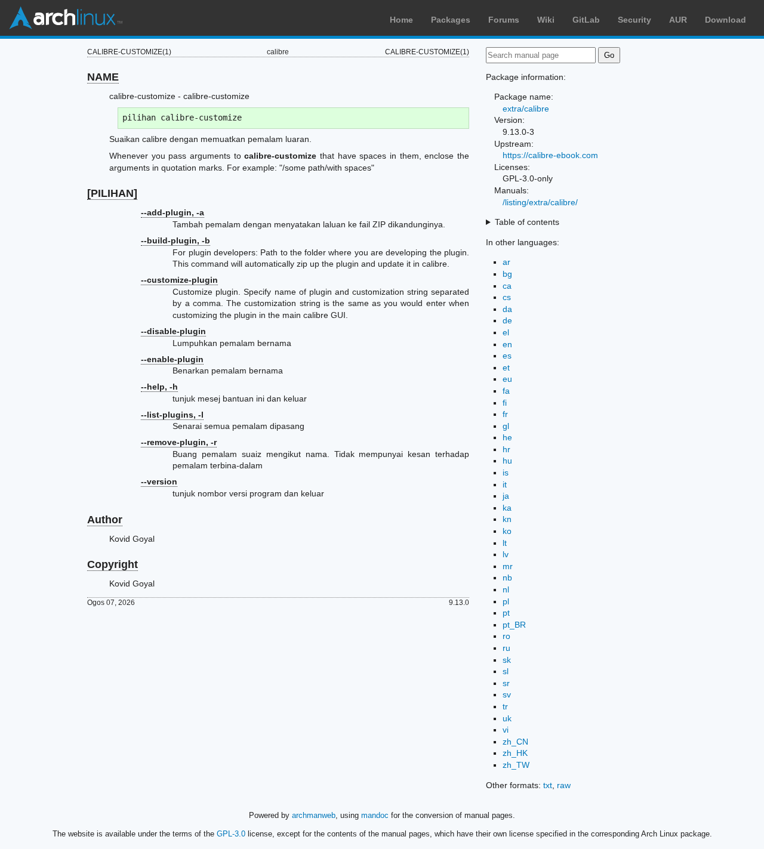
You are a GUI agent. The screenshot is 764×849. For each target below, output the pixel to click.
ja (506, 496)
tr (505, 706)
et (506, 367)
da (507, 309)
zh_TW (516, 765)
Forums (503, 19)
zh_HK (515, 753)
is (506, 472)
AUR (678, 19)
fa (506, 391)
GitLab (586, 19)
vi (506, 729)
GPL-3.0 (231, 833)
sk (507, 660)
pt (506, 613)
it (505, 484)
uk (507, 718)
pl (506, 601)
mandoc (375, 815)
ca (507, 286)
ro (506, 636)
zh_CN (515, 741)
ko (507, 531)
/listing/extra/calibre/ (540, 202)
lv (506, 554)
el (506, 332)
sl (506, 671)
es (507, 355)
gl (506, 426)
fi (505, 402)
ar (506, 262)
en (507, 344)
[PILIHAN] (112, 193)
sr (506, 683)
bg (507, 274)
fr (505, 414)
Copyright (112, 564)
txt (547, 785)
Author (104, 520)
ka (507, 508)
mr (508, 566)
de (507, 320)
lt (505, 543)
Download (725, 19)
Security (634, 19)
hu (507, 460)
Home (401, 19)
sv (507, 694)
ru (506, 648)
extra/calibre (526, 108)
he (507, 437)
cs (507, 297)
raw (564, 785)
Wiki (545, 19)
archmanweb (313, 815)
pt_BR (514, 624)
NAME (103, 77)
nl (506, 589)
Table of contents (527, 222)
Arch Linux (65, 18)
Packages (450, 19)
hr (506, 449)
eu (507, 379)
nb (507, 577)
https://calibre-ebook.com (550, 155)
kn (507, 519)
